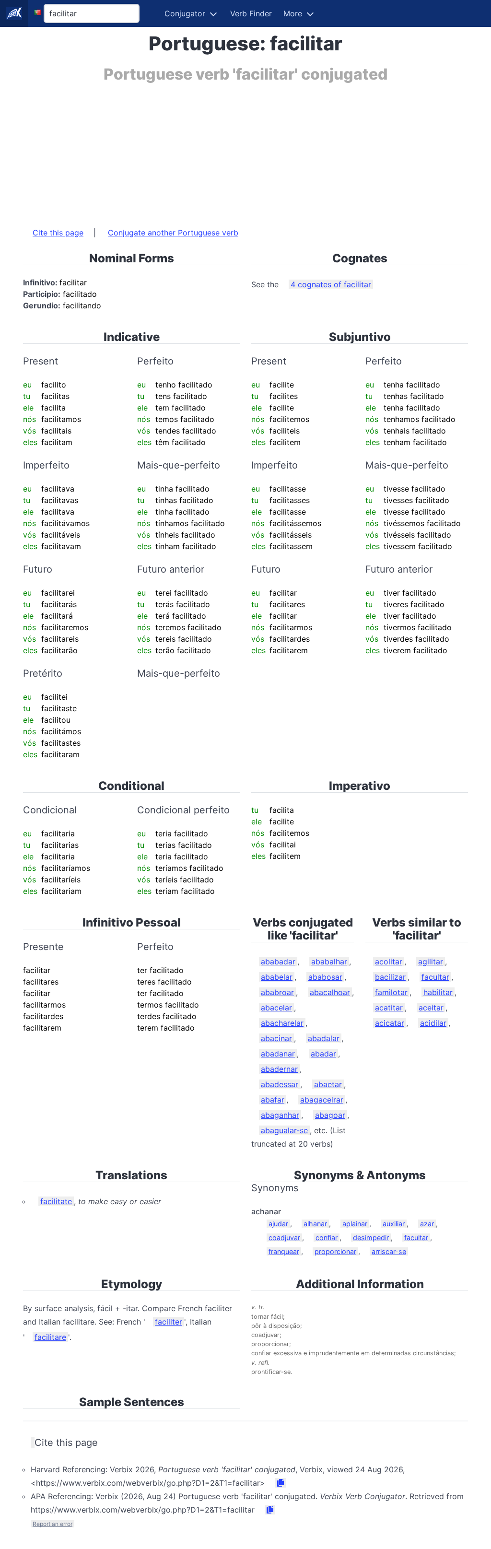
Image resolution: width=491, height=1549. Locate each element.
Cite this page (58, 232)
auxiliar (394, 1224)
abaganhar (280, 1115)
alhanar (315, 1224)
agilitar (430, 961)
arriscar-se (389, 1251)
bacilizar (390, 977)
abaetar (328, 1084)
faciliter (168, 1321)
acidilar (433, 1023)
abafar (272, 1099)
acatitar (389, 1007)
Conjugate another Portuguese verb (173, 232)
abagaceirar (321, 1099)
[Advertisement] (245, 150)
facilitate (56, 1201)
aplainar (354, 1224)
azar (427, 1224)
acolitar (388, 961)
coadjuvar (284, 1237)
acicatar (389, 1023)
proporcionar (335, 1251)
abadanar (278, 1053)
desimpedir (371, 1237)
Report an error (52, 1523)
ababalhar (329, 961)
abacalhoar (330, 992)
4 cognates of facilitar (331, 284)
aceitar (431, 1007)
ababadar (278, 961)
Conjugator (184, 13)
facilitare (50, 1337)
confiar (327, 1237)
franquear (284, 1251)
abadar (323, 1053)
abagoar (330, 1115)
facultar (435, 977)
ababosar (325, 977)
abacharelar (282, 1023)
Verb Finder (251, 13)
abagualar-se (284, 1130)
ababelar (276, 977)
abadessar (279, 1084)
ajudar (278, 1224)
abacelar (276, 1007)
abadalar (323, 1038)
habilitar (438, 992)
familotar (391, 992)
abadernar (279, 1069)
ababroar (277, 992)
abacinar (276, 1038)
